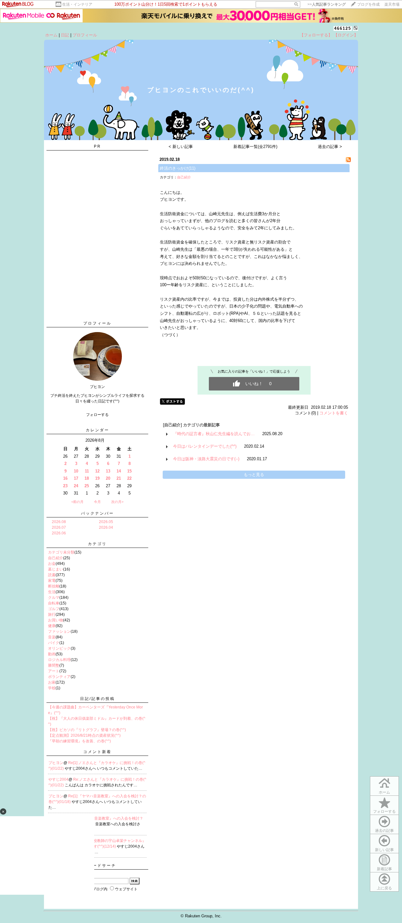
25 (86, 485)
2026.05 (106, 522)
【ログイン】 (346, 35)
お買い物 (55, 620)
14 (119, 471)
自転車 (53, 603)
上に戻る (384, 888)
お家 (52, 682)
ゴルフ (53, 609)
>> (326, 4)
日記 (65, 35)
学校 (52, 688)
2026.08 (59, 522)
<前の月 (77, 502)
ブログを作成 (368, 4)
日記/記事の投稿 (97, 698)
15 (129, 471)
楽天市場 (391, 4)
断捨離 (53, 586)
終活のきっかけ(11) (177, 168)
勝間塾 (53, 665)
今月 (97, 502)
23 (65, 485)
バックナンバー (97, 513)
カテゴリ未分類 (61, 552)
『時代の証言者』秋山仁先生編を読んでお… (214, 433)
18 (86, 478)
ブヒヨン (55, 763)
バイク (53, 643)
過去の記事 (384, 830)
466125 (342, 28)
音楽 (52, 637)
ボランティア (59, 676)
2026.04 (106, 527)
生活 (52, 592)
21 (119, 478)
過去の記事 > (330, 146)
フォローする (384, 811)
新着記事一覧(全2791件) (255, 146)
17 (76, 478)
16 (65, 478)
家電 (52, 580)
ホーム (51, 35)
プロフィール (85, 35)
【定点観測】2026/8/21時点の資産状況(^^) (84, 735)
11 (87, 471)
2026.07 (59, 527)
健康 (52, 626)
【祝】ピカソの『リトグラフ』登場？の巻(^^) (87, 730)
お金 (52, 563)
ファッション (59, 631)
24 (76, 485)
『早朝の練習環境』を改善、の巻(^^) (79, 741)
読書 (52, 575)
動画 (52, 654)
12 (97, 471)
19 (97, 478)
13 (108, 471)
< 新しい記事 (181, 146)
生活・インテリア (77, 4)
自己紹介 (55, 558)
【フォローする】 (316, 35)
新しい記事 (384, 850)
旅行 (52, 614)
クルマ (53, 597)
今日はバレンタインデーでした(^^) (204, 446)
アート (53, 671)
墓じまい (55, 569)
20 (108, 478)
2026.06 (59, 533)
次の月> (117, 502)
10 (76, 471)
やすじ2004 (58, 779)
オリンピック (59, 648)
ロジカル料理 (59, 660)
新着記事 (384, 869)
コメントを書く (333, 413)
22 (129, 478)
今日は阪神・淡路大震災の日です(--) (206, 458)
